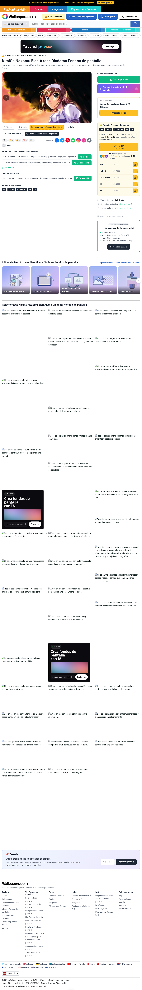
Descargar (118, 147)
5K (30, 189)
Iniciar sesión (131, 17)
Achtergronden (126, 964)
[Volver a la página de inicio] (19, 16)
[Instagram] (78, 140)
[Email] (84, 140)
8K (35, 189)
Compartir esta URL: (11, 173)
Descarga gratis (120, 79)
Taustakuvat (53, 967)
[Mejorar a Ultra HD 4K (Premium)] (135, 177)
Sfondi (92, 964)
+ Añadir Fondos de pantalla (81, 17)
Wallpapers (29, 964)
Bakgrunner (38, 967)
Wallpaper (43, 964)
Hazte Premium (55, 17)
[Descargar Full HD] (135, 171)
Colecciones (7, 899)
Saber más (107, 862)
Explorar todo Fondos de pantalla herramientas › (119, 263)
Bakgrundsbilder (58, 964)
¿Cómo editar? (125, 208)
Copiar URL (84, 178)
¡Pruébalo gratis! (118, 113)
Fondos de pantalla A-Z (81, 896)
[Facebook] (57, 140)
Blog (120, 896)
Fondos (39, 9)
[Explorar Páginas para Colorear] (137, 30)
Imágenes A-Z (77, 903)
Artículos (5, 928)
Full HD (11, 189)
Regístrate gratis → (126, 862)
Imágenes (57, 9)
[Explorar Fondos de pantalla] (33, 30)
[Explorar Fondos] (68, 30)
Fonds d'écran (11, 967)
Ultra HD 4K (21, 189)
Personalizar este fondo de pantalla (120, 88)
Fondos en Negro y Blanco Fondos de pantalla (33, 940)
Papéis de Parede (77, 964)
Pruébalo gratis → (105, 3)
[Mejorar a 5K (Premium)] (135, 184)
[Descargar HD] (135, 164)
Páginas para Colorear (84, 9)
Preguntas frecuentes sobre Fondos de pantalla (104, 899)
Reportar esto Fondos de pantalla (111, 216)
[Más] (107, 9)
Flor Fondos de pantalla (35, 917)
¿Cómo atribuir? (8, 167)
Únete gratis (109, 17)
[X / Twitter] (62, 140)
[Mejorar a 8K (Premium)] (135, 191)
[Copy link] (89, 140)
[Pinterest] (67, 140)
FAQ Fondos (100, 905)
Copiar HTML (83, 163)
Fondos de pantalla (15, 9)
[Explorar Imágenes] (103, 30)
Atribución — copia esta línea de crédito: (20, 152)
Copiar (86, 157)
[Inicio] (3, 55)
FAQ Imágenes (101, 908)
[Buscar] (135, 24)
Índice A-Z (6, 896)
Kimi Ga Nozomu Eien (36, 55)
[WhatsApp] (73, 140)
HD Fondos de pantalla (34, 933)
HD (4, 189)
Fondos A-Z (77, 899)
